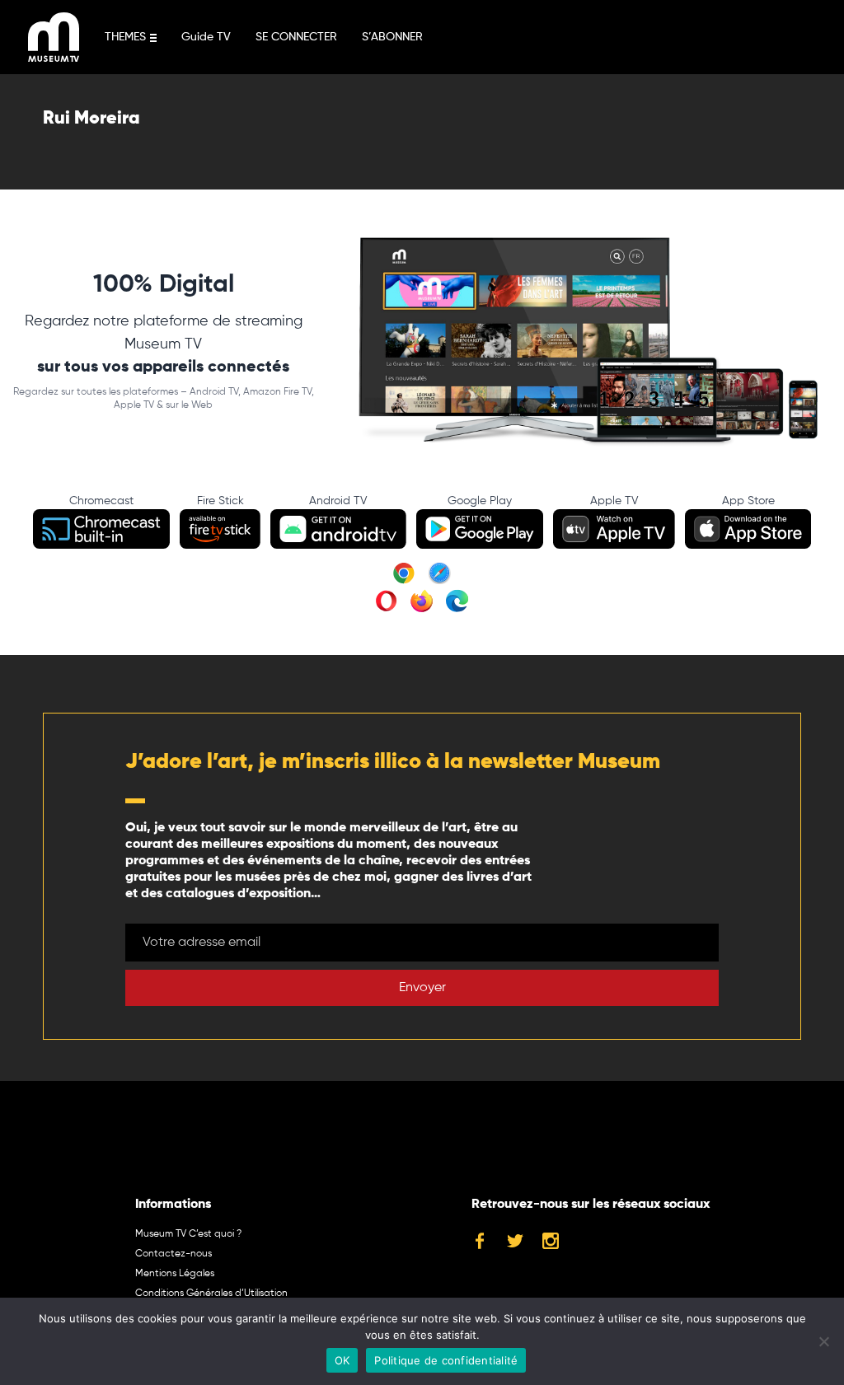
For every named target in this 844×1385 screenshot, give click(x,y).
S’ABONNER (392, 37)
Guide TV (206, 37)
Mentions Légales (174, 1274)
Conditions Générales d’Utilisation (211, 1293)
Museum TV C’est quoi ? (188, 1234)
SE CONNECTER (296, 37)
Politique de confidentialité (446, 1360)
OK (342, 1360)
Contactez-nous (173, 1254)
